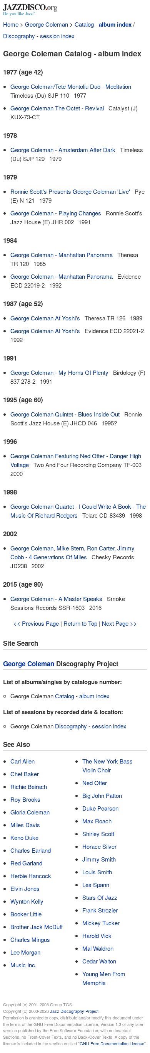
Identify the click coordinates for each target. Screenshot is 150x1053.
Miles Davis (25, 825)
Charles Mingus (30, 939)
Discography (19, 36)
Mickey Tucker (101, 923)
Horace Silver (99, 846)
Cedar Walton (99, 961)
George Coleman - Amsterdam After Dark (62, 150)
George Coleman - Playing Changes (55, 213)
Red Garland (26, 863)
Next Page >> (119, 623)
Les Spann (95, 884)
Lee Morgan (25, 952)
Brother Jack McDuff (36, 927)
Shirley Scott (98, 834)
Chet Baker (24, 774)
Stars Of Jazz (99, 897)
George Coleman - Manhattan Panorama (61, 255)
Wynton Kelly (26, 901)
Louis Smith (97, 872)
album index (115, 24)
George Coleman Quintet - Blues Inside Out (65, 414)
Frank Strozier (100, 910)
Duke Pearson (100, 808)
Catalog (84, 24)
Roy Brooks (25, 799)
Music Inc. (23, 965)
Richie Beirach (28, 786)
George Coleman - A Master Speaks (56, 598)
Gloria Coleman (30, 812)
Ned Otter (94, 783)
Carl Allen (22, 761)
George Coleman (46, 24)
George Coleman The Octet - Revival (57, 108)
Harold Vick (97, 935)
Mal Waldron (97, 948)
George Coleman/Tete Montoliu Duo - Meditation (70, 86)
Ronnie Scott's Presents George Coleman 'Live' (70, 191)
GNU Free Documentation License (112, 1043)
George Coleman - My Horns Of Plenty (59, 372)
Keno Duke (24, 837)
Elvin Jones (25, 888)
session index (57, 36)
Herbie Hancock (30, 876)
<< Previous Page (36, 623)
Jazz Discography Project (74, 1011)
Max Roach (97, 821)
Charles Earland (30, 850)
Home (10, 24)
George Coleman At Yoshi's (45, 318)
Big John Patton (102, 795)
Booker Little (26, 914)
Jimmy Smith (99, 859)
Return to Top (80, 623)
